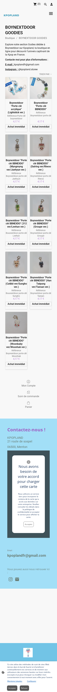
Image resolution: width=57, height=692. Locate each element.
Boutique (10, 38)
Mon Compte (28, 385)
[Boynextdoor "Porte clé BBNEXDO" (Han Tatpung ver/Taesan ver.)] (41, 262)
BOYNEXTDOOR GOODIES (33, 38)
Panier (28, 407)
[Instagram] (11, 579)
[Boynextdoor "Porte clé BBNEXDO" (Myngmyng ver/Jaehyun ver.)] (16, 145)
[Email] (17, 579)
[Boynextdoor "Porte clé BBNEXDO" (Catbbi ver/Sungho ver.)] (16, 262)
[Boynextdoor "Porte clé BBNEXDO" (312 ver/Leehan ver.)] (16, 205)
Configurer (31, 681)
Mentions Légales (14, 681)
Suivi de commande (28, 396)
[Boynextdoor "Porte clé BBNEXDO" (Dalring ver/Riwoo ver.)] (41, 145)
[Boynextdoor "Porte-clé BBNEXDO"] (41, 88)
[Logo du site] (28, 652)
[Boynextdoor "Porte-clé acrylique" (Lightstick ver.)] (16, 88)
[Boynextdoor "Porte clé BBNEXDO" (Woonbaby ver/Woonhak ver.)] (16, 323)
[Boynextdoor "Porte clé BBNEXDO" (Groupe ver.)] (41, 205)
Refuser (24, 688)
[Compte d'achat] (51, 4)
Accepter (28, 524)
